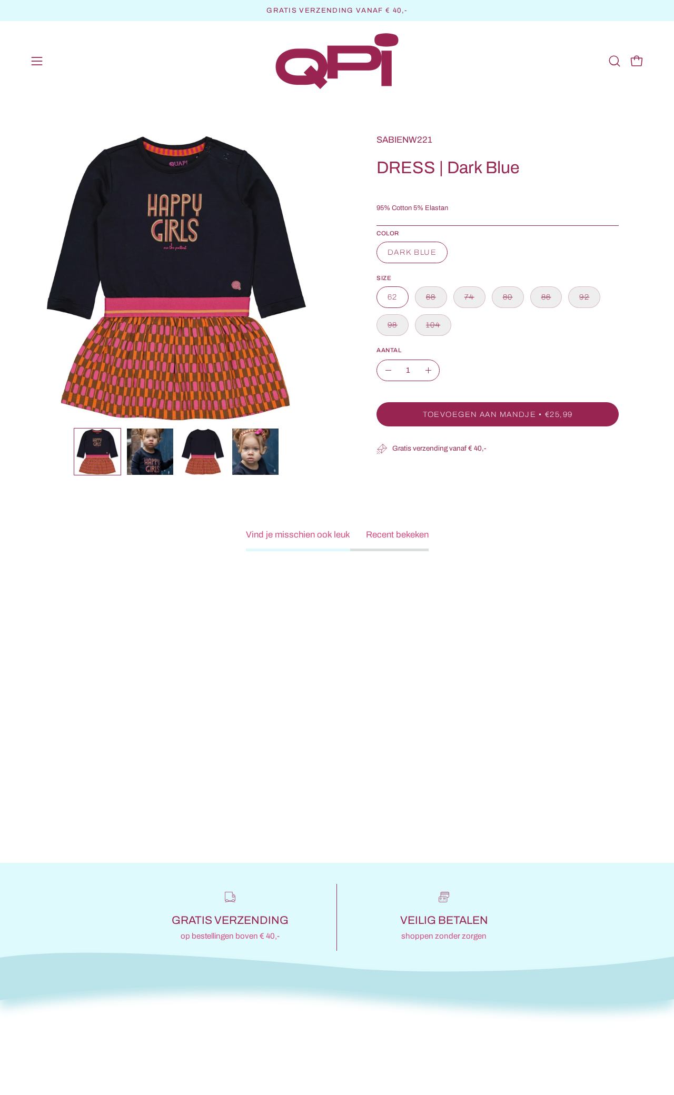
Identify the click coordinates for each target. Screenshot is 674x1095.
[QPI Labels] (337, 61)
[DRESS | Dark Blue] (97, 451)
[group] (337, 10)
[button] (614, 61)
